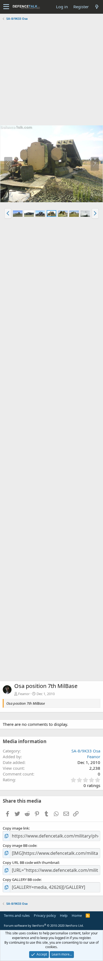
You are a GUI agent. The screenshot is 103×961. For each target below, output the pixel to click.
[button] (6, 7)
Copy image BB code (19, 845)
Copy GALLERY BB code (22, 879)
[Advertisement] (51, 73)
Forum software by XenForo (44, 925)
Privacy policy (45, 915)
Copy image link (16, 828)
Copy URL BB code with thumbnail (31, 862)
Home (77, 915)
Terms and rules (17, 915)
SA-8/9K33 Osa (85, 751)
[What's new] (96, 7)
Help (64, 915)
